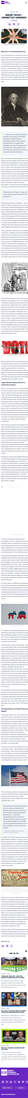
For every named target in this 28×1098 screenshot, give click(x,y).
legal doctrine (21, 931)
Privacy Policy (7, 1087)
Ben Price (14, 20)
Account (20, 1087)
